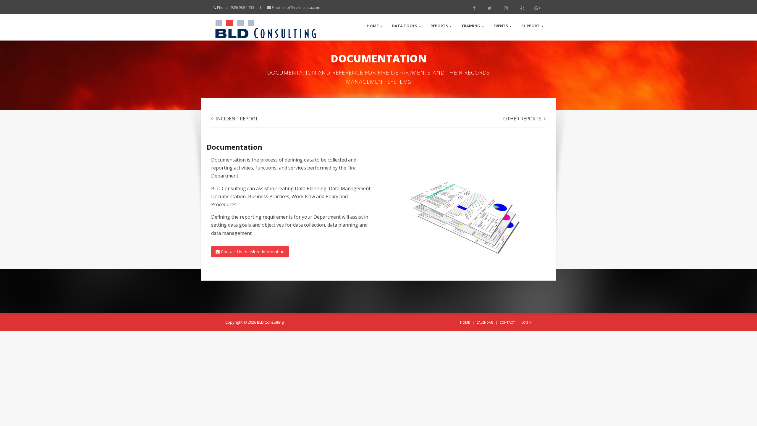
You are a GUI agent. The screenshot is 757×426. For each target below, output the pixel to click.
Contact (507, 322)
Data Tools (405, 25)
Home (373, 25)
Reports (440, 25)
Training (471, 25)
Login (526, 322)
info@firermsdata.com (301, 7)
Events (501, 25)
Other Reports (522, 118)
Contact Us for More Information (252, 251)
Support (531, 25)
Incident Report (237, 118)
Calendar (484, 322)
